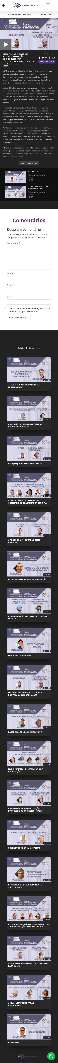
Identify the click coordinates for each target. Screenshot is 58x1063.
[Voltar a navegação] (3, 5)
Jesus (17, 64)
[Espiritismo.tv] (25, 5)
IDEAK (16, 62)
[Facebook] (39, 57)
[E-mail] (53, 57)
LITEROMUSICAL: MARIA (19, 655)
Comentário (13, 243)
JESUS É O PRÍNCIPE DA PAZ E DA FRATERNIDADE (24, 385)
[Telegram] (46, 57)
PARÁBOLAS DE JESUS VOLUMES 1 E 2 (25, 732)
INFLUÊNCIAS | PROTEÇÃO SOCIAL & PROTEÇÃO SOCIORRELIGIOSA (25, 693)
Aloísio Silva (8, 62)
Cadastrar (45, 14)
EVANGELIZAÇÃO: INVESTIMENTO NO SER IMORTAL (28, 617)
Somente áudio (47, 62)
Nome (10, 273)
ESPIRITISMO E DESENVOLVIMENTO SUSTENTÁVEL (25, 885)
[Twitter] (43, 57)
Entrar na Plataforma (19, 14)
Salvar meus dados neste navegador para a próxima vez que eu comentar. (30, 310)
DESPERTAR (14, 1042)
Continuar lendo (29, 163)
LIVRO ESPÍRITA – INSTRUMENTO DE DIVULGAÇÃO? (25, 770)
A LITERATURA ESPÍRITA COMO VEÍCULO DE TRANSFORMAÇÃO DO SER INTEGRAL (28, 925)
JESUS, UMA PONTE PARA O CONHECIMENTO (21, 1004)
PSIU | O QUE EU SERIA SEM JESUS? (25, 463)
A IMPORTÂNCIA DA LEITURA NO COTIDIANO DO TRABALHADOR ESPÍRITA (27, 501)
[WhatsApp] (50, 57)
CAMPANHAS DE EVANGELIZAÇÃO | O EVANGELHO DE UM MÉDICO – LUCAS (25, 809)
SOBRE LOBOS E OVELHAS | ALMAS (24, 847)
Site (9, 296)
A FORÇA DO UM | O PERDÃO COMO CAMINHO (24, 541)
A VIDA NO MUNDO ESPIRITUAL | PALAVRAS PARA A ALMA (28, 964)
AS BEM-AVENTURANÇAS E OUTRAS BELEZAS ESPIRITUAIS (25, 425)
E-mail (11, 285)
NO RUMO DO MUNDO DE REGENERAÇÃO (27, 579)
